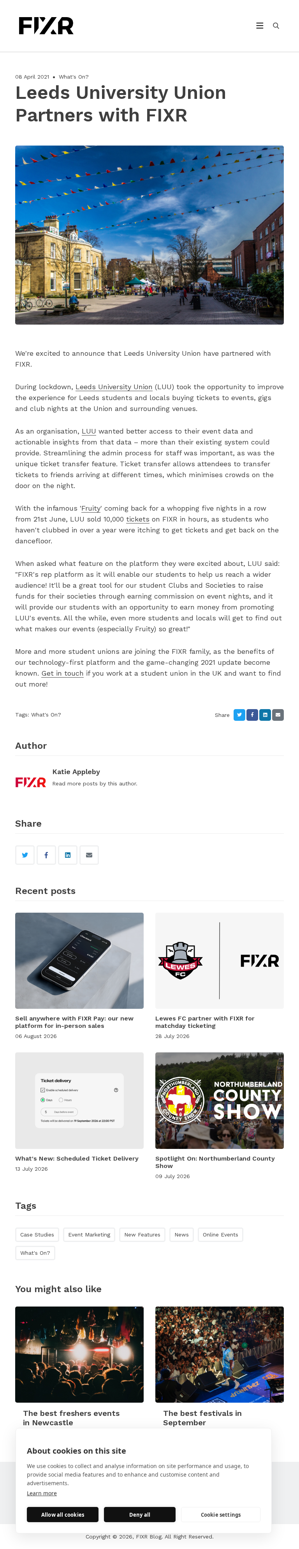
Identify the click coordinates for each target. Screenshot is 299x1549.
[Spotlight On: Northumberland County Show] (219, 1100)
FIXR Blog (149, 1536)
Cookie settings (221, 1514)
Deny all (140, 1514)
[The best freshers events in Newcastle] (79, 1355)
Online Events (220, 1234)
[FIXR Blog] (59, 25)
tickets (138, 519)
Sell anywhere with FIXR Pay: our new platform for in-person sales (74, 1022)
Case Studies (37, 1234)
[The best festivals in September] (219, 1355)
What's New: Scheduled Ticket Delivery (77, 1158)
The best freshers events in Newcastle (71, 1418)
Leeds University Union (114, 387)
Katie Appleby (76, 771)
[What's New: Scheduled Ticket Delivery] (79, 1100)
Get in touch (62, 673)
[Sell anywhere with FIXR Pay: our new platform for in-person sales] (79, 961)
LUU (89, 431)
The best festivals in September (202, 1418)
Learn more (42, 1493)
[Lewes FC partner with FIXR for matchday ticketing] (219, 961)
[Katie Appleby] (30, 783)
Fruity (90, 508)
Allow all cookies (62, 1514)
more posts (82, 783)
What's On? (74, 77)
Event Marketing (89, 1234)
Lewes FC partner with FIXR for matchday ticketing (205, 1022)
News (181, 1234)
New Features (142, 1234)
